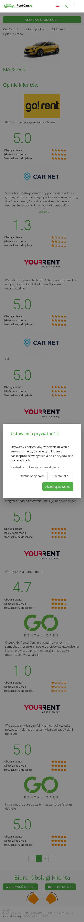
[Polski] (57, 6)
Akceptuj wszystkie (57, 487)
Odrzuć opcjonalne (32, 476)
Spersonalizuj (61, 476)
